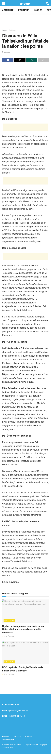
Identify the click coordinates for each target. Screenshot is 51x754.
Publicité (5, 736)
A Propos (17, 736)
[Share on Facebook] (7, 60)
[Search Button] (47, 3)
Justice (38, 10)
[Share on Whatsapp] (32, 60)
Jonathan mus (7, 747)
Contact (28, 736)
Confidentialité (8, 739)
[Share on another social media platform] (43, 60)
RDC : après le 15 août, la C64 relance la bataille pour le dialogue (22, 669)
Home (4, 30)
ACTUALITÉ (7, 10)
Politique (23, 10)
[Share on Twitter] (20, 60)
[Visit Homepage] (25, 3)
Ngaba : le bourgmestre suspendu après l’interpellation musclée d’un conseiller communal (23, 629)
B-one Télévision (14, 744)
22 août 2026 (8, 674)
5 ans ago (6, 52)
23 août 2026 (8, 636)
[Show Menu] (3, 3)
